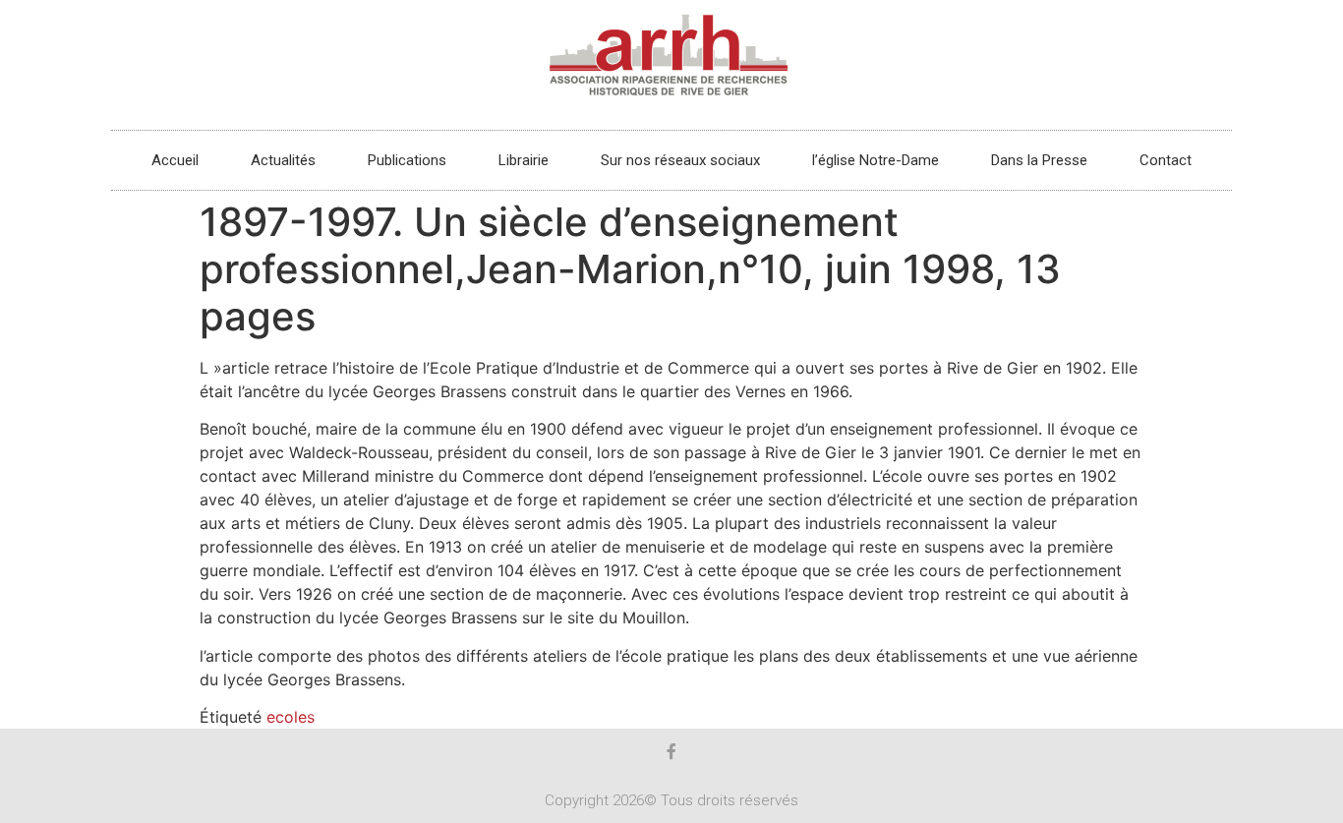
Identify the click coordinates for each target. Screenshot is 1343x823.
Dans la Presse (1039, 160)
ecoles (290, 717)
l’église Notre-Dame (875, 160)
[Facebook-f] (671, 751)
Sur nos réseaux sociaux (680, 160)
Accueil (175, 160)
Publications (407, 160)
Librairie (523, 160)
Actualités (283, 160)
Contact (1165, 160)
